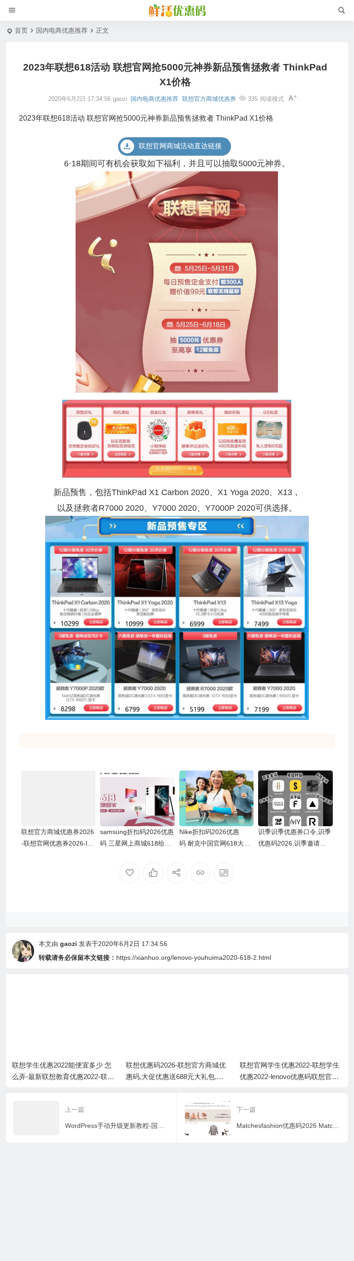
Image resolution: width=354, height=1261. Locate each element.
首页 (21, 30)
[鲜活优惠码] (177, 11)
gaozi (68, 943)
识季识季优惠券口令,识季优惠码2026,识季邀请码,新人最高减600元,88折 (294, 843)
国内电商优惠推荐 (62, 30)
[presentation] (288, 995)
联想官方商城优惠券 (209, 98)
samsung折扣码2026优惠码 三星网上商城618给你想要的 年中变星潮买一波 (137, 843)
